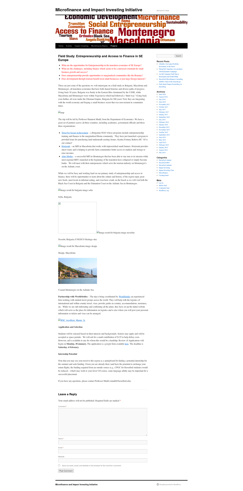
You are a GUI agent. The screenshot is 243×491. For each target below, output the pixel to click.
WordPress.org (164, 190)
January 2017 (163, 114)
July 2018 (162, 99)
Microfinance (163, 173)
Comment (62, 406)
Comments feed (164, 188)
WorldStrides (124, 296)
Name (61, 438)
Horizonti (66, 146)
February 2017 (164, 112)
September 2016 (164, 117)
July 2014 (162, 152)
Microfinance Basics (99, 45)
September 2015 (164, 135)
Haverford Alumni (165, 160)
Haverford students (165, 165)
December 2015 (164, 127)
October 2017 (163, 107)
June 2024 (162, 94)
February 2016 (164, 122)
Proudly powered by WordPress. (170, 484)
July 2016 (162, 119)
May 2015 (162, 140)
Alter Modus (67, 156)
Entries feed (163, 185)
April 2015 (162, 142)
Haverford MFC (164, 162)
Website (61, 456)
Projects (114, 45)
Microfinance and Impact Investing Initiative (98, 9)
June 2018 (162, 102)
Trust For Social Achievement (75, 132)
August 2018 (163, 97)
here (127, 343)
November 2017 (164, 104)
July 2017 (162, 109)
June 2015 (162, 137)
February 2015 (164, 145)
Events (69, 45)
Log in (161, 183)
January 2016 (163, 124)
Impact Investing (81, 45)
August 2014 (163, 150)
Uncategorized (163, 175)
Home (60, 45)
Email (61, 447)
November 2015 (164, 130)
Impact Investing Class (166, 170)
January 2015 (163, 147)
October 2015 (163, 132)
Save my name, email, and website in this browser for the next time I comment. (91, 465)
